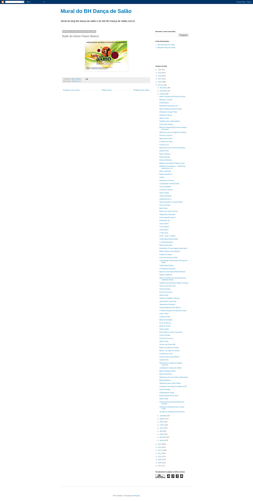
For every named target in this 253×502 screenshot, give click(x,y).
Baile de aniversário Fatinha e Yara (172, 163)
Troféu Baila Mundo (166, 265)
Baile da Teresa (165, 326)
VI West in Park (164, 317)
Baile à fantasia (165, 154)
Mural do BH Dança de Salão (96, 11)
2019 (160, 73)
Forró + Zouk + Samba (167, 236)
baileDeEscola (76, 81)
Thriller (161, 177)
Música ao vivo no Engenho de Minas (172, 132)
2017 (160, 79)
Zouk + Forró (164, 314)
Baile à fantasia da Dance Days (170, 109)
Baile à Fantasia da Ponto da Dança (172, 96)
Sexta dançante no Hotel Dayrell (171, 202)
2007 (160, 466)
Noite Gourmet (164, 157)
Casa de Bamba (165, 187)
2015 (160, 85)
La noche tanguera (166, 242)
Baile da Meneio (165, 171)
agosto (162, 419)
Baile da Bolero (165, 380)
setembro (163, 416)
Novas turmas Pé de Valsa (168, 396)
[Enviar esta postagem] (86, 79)
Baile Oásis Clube (165, 138)
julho (162, 422)
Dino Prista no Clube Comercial (170, 332)
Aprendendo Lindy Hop (167, 301)
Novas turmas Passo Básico (169, 357)
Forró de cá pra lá (165, 135)
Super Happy (164, 193)
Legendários (164, 230)
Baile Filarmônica (165, 174)
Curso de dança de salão (168, 257)
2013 (160, 447)
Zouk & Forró (164, 151)
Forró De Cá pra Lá (166, 338)
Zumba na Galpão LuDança (169, 298)
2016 (160, 82)
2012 (160, 450)
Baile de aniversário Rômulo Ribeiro (172, 272)
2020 (160, 70)
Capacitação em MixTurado (169, 184)
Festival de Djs (164, 220)
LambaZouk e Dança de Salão (170, 368)
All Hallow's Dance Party (168, 112)
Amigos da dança (165, 115)
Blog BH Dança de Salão (166, 47)
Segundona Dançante (167, 214)
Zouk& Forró (163, 360)
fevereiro (163, 437)
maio (162, 428)
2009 (160, 460)
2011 (160, 453)
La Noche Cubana (166, 190)
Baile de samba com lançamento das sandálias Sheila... (172, 279)
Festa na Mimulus (165, 160)
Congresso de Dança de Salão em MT (173, 386)
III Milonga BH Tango (166, 393)
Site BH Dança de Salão (166, 45)
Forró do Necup (165, 323)
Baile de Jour (164, 118)
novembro (163, 91)
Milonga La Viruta (165, 100)
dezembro (163, 88)
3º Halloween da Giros (167, 269)
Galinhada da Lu (165, 199)
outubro (163, 94)
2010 (160, 456)
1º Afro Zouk (163, 233)
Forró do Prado (164, 205)
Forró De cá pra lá (165, 292)
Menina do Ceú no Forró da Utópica (172, 148)
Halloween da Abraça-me (168, 106)
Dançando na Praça (166, 180)
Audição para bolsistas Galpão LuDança (173, 283)
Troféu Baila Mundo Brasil (168, 239)
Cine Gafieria (164, 227)
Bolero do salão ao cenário (169, 348)
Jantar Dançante (165, 196)
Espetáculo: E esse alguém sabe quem (173, 248)
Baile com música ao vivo (168, 211)
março (162, 434)
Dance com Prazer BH (167, 344)
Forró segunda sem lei (167, 217)
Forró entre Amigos (166, 124)
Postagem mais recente (71, 90)
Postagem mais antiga (141, 90)
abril (161, 431)
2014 (160, 444)
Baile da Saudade (165, 320)
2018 (160, 76)
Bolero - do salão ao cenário (169, 351)
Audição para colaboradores (169, 121)
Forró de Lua (164, 145)
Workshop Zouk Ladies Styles (170, 383)
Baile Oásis (163, 208)
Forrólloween (164, 103)
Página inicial (106, 90)
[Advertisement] (186, 57)
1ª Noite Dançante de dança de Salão (172, 311)
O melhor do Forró (165, 142)
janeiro (162, 440)
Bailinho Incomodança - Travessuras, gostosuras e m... (172, 167)
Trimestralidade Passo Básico (170, 307)
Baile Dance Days (165, 245)
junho (162, 425)
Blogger (137, 496)
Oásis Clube (163, 295)
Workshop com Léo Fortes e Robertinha (173, 377)
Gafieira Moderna (165, 275)
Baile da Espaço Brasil (167, 371)
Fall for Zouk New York (167, 286)
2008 (160, 463)
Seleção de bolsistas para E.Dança (172, 412)
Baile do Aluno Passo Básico (169, 251)
